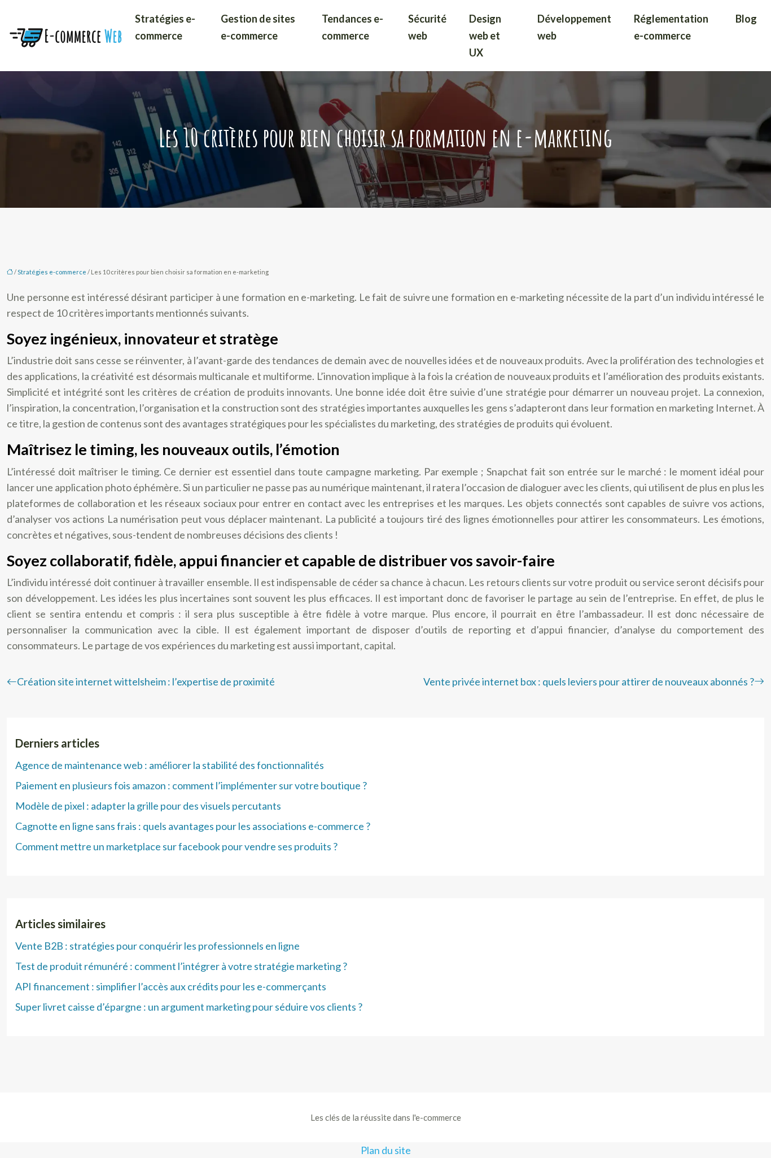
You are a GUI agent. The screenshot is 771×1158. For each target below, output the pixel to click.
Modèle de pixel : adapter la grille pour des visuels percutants (148, 805)
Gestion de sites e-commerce (258, 27)
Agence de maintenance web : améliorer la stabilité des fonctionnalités (169, 765)
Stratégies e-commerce (165, 27)
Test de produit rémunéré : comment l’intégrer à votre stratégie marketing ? (181, 966)
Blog (746, 18)
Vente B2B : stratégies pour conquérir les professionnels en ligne (157, 945)
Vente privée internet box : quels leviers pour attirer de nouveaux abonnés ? (588, 681)
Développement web (574, 27)
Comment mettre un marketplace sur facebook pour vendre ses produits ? (176, 846)
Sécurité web (427, 27)
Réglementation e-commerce (671, 27)
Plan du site (386, 1150)
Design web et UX (485, 35)
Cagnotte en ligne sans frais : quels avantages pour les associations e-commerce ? (192, 826)
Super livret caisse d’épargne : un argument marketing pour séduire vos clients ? (188, 1006)
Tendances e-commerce (352, 27)
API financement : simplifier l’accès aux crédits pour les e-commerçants (170, 986)
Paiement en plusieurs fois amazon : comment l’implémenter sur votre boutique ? (191, 785)
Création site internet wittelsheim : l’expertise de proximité (146, 681)
